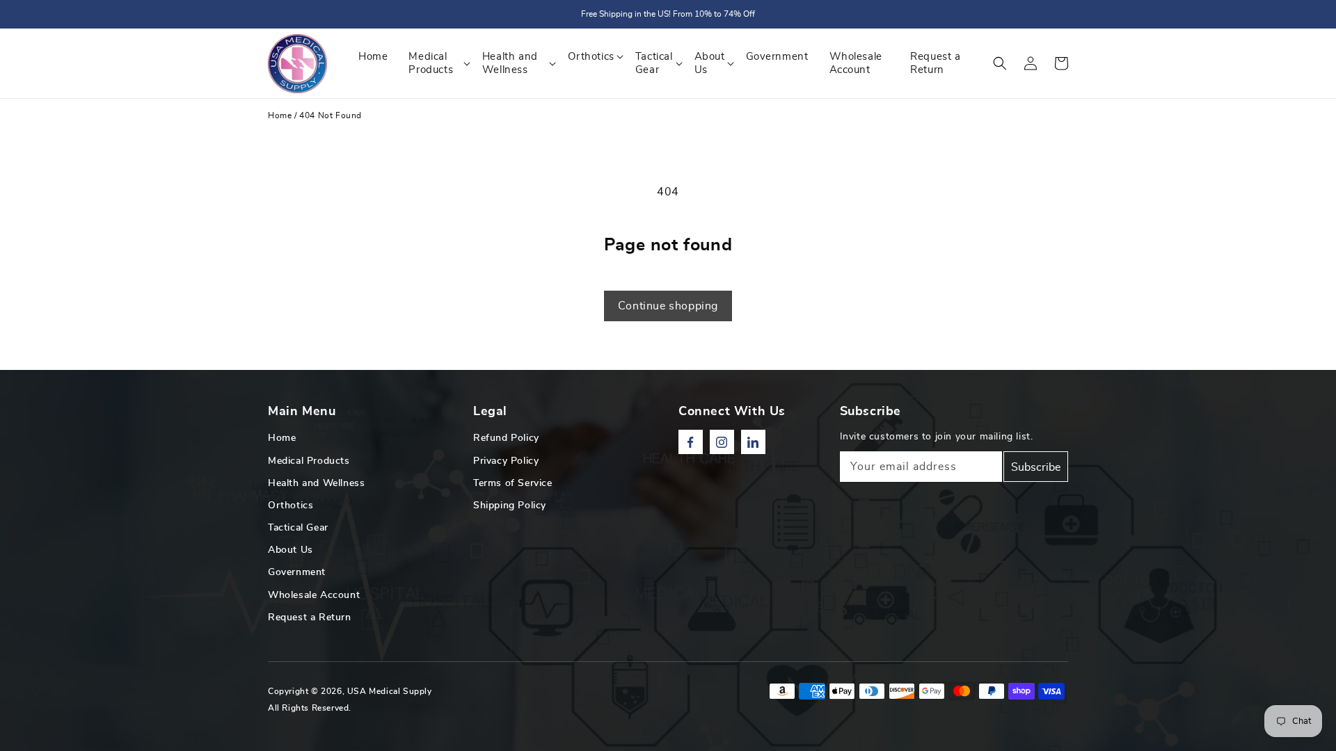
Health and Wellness (316, 483)
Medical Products (309, 461)
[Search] (1000, 63)
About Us (290, 550)
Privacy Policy (506, 461)
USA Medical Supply (389, 691)
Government (297, 572)
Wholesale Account (314, 595)
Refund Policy (506, 438)
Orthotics (290, 505)
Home (280, 115)
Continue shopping (668, 306)
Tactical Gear (298, 528)
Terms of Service (512, 483)
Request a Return (309, 617)
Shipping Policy (509, 505)
